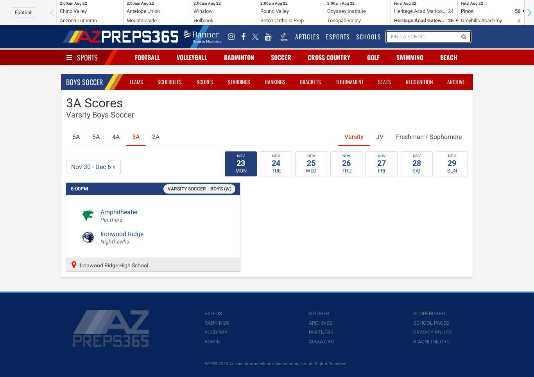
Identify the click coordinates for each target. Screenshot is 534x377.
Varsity (354, 136)
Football (23, 12)
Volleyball (192, 57)
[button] (529, 12)
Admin (212, 342)
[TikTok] (283, 36)
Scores (205, 82)
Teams (136, 82)
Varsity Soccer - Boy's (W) (199, 189)
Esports (338, 36)
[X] (255, 36)
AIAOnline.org (431, 342)
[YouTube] (268, 37)
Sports (87, 57)
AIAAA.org (321, 342)
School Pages (431, 323)
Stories (319, 314)
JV (379, 136)
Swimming (409, 57)
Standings (239, 82)
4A (116, 136)
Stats (384, 82)
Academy (216, 332)
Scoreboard (429, 314)
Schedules (170, 82)
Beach (448, 57)
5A (96, 136)
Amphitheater (119, 215)
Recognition (419, 82)
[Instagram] (231, 37)
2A (155, 136)
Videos (213, 314)
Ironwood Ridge (121, 237)
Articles (307, 36)
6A (76, 136)
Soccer (281, 57)
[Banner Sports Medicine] (202, 36)
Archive (456, 82)
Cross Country (329, 57)
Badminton (239, 57)
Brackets (310, 82)
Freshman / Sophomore (429, 136)
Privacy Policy (432, 332)
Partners (321, 332)
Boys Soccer (84, 82)
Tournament (350, 82)
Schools (368, 36)
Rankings (275, 82)
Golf (373, 57)
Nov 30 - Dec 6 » (93, 167)
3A (136, 136)
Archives (320, 323)
